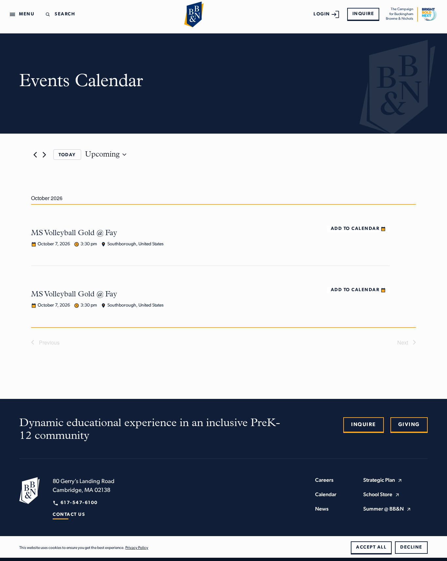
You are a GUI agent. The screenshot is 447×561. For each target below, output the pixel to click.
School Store (377, 494)
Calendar (325, 494)
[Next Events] (44, 155)
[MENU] (14, 14)
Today (67, 155)
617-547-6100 (79, 502)
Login (321, 14)
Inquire (363, 13)
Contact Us (69, 514)
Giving (409, 424)
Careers (324, 480)
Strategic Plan (379, 480)
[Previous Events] (35, 155)
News (322, 509)
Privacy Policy (136, 548)
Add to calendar (355, 228)
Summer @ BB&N (383, 509)
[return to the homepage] (29, 490)
